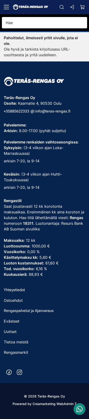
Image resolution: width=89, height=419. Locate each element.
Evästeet (11, 321)
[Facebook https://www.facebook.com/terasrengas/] (9, 372)
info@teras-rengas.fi (52, 111)
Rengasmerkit (16, 352)
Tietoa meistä (16, 342)
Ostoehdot (13, 300)
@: (32, 111)
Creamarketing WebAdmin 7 (54, 404)
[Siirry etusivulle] (30, 7)
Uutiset (10, 331)
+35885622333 (16, 111)
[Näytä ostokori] (82, 7)
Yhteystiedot (14, 290)
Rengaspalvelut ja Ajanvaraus (29, 310)
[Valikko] (6, 7)
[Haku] (61, 7)
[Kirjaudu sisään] (72, 7)
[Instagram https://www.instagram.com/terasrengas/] (19, 372)
